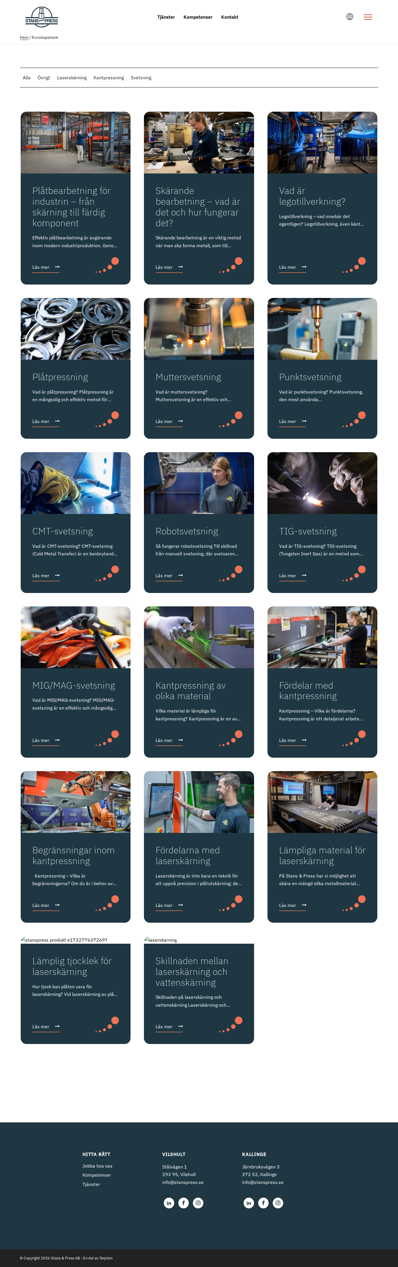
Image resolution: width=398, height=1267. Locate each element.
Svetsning (141, 77)
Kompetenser (198, 17)
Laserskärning (72, 77)
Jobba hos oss (97, 1166)
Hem (24, 37)
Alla (27, 77)
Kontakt (229, 17)
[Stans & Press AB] (41, 24)
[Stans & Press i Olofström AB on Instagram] (198, 1203)
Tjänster (166, 17)
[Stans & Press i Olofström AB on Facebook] (183, 1203)
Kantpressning (109, 77)
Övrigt (44, 77)
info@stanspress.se (183, 1182)
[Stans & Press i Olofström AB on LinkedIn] (169, 1203)
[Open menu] (368, 16)
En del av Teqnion (97, 1258)
